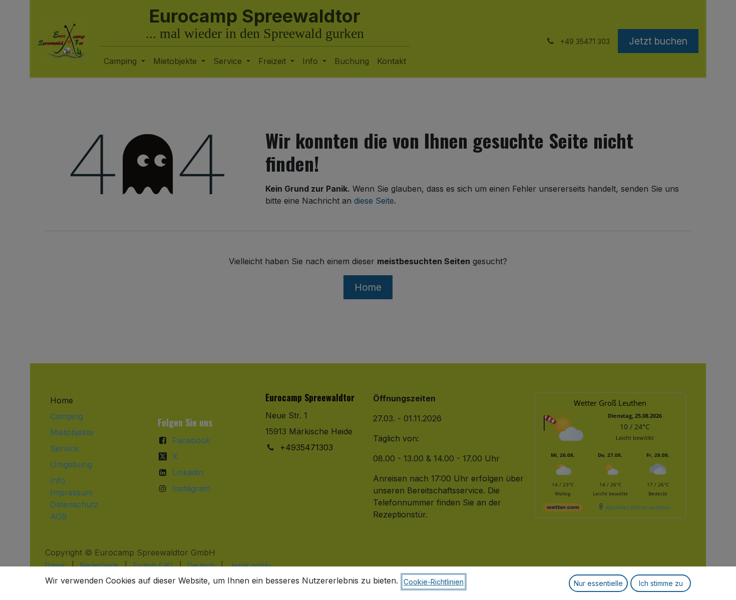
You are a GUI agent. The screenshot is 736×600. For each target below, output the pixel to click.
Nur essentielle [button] (598, 583)
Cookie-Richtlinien (434, 581)
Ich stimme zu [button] (661, 583)
